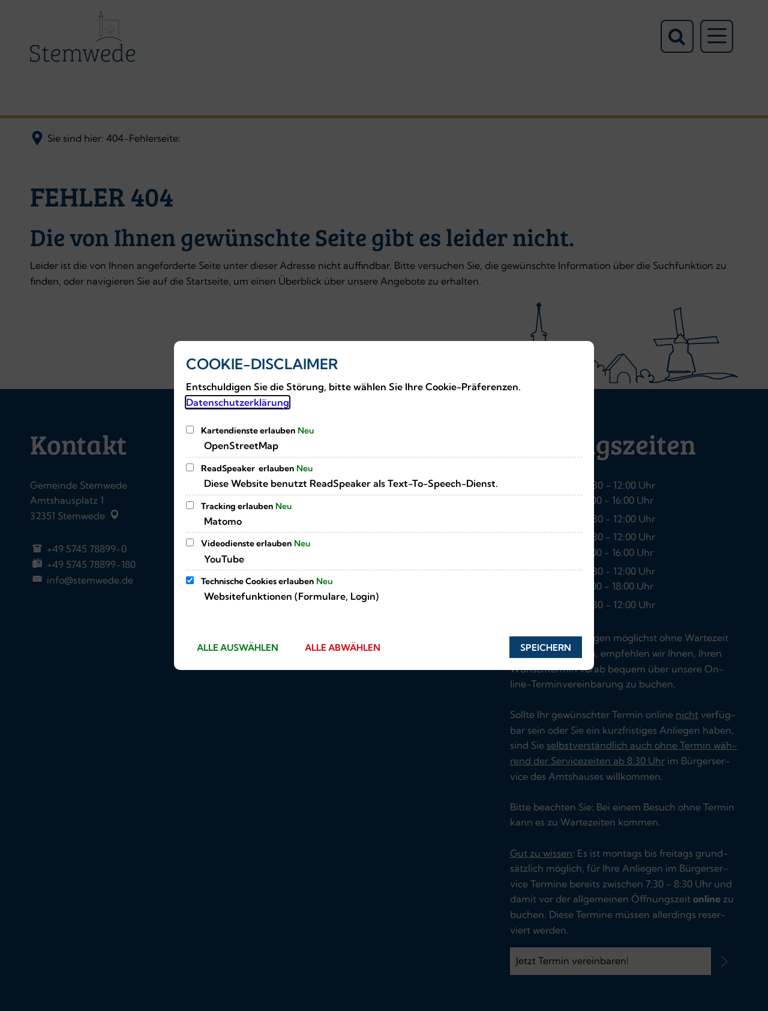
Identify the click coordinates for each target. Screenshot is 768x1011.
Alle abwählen (342, 647)
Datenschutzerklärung (237, 402)
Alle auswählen (237, 647)
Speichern (545, 647)
